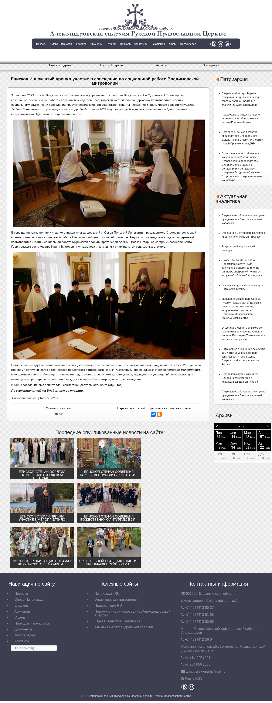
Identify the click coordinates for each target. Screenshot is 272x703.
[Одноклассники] (159, 414)
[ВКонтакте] (153, 414)
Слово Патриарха (61, 44)
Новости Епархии (111, 65)
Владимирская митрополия (116, 599)
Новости (41, 44)
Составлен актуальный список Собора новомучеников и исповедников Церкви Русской (240, 378)
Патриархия (234, 79)
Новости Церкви (60, 65)
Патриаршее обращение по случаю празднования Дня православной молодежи (243, 219)
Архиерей (96, 44)
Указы (172, 44)
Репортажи (211, 65)
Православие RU (108, 605)
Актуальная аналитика (232, 198)
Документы (158, 44)
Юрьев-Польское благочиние (117, 621)
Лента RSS (194, 678)
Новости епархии (24, 398)
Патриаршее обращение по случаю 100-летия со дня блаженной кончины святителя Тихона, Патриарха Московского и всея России (243, 357)
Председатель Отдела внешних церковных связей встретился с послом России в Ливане (241, 118)
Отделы (111, 44)
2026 (242, 426)
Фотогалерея (188, 44)
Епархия (81, 44)
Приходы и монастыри (133, 44)
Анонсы (161, 65)
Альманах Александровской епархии (124, 627)
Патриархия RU (107, 593)
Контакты (41, 54)
